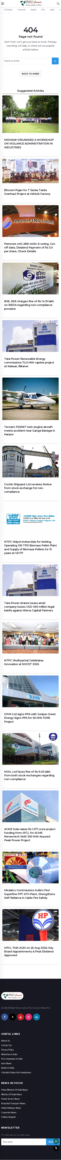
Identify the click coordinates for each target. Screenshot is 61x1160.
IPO (43, 9)
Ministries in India (9, 1054)
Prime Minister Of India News (14, 1089)
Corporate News (8, 1112)
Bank (52, 9)
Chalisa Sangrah (8, 1117)
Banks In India (7, 1068)
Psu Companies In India (12, 1058)
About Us (5, 1040)
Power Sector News (10, 1099)
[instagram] (28, 1017)
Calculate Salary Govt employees (16, 1072)
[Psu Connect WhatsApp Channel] (56, 1141)
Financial (21, 9)
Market (33, 9)
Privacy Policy (7, 1049)
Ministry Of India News (11, 1094)
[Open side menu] (2, 3)
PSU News (8, 9)
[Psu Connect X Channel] (56, 1148)
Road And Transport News (13, 1103)
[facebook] (4, 1017)
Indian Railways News (11, 1108)
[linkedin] (36, 1017)
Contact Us (6, 1045)
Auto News (6, 1063)
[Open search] (58, 3)
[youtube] (20, 1017)
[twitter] (12, 1017)
